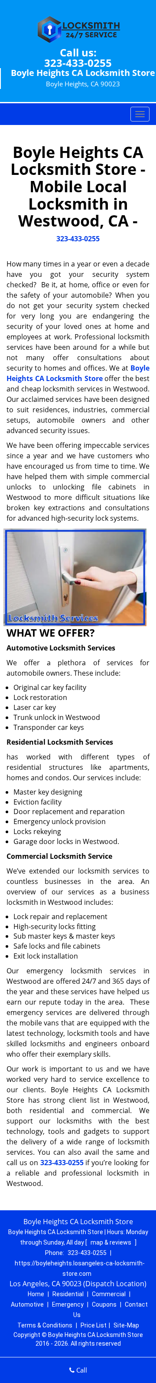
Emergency (68, 1304)
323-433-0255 (78, 63)
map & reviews (112, 1242)
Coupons (104, 1304)
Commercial (109, 1294)
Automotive (27, 1304)
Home (36, 1294)
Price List (94, 1325)
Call (81, 1370)
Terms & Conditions (44, 1325)
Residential (68, 1294)
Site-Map (126, 1325)
